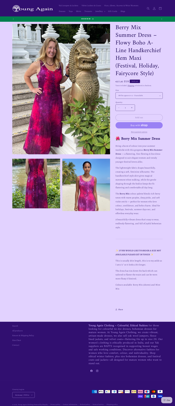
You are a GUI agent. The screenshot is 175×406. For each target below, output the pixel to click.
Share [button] (120, 309)
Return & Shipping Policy (23, 335)
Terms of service (98, 404)
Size (117, 90)
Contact (15, 345)
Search (15, 326)
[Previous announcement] (13, 19)
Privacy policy (55, 404)
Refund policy (85, 404)
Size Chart (16, 340)
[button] (100, 11)
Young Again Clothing (25, 405)
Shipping (131, 85)
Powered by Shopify (41, 405)
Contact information (70, 404)
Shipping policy (112, 404)
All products (17, 330)
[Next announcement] (162, 19)
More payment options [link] (139, 132)
